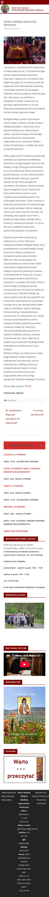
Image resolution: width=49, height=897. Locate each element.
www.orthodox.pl (8, 792)
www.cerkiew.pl (7, 796)
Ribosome (39, 792)
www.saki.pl (6, 800)
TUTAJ (28, 386)
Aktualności (12, 400)
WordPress (41, 803)
